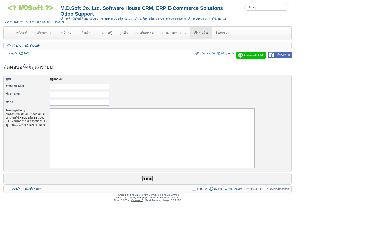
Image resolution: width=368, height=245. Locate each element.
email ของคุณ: (15, 85)
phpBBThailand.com (167, 197)
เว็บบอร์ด (201, 33)
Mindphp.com (144, 197)
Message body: (16, 110)
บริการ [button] (66, 33)
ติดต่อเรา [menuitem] (202, 188)
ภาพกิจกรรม (144, 33)
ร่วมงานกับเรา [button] (173, 33)
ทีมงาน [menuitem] (218, 188)
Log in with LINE (254, 55)
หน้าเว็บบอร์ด (33, 45)
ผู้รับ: (9, 79)
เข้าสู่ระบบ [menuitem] (227, 53)
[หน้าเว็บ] (32, 10)
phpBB (134, 194)
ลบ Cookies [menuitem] (235, 188)
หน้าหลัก (23, 35)
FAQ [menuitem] (26, 53)
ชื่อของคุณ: (13, 94)
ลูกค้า (123, 33)
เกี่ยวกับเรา (45, 33)
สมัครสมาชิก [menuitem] (207, 53)
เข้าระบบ (282, 54)
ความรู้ (106, 33)
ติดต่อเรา (222, 33)
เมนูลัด (13, 53)
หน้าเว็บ (16, 45)
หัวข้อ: (10, 102)
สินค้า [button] (86, 33)
